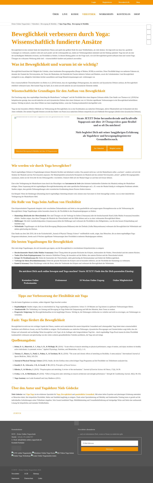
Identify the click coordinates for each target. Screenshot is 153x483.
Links (40, 478)
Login (94, 2)
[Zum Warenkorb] (149, 32)
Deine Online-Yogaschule (21, 24)
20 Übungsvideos (111, 121)
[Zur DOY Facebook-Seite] (149, 37)
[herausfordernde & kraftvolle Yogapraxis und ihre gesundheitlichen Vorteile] (41, 135)
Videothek (35, 24)
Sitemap (36, 474)
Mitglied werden (115, 148)
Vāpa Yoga (30, 394)
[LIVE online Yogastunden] (22, 453)
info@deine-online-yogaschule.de (30, 440)
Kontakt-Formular (18, 443)
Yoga (58, 394)
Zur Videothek (99, 148)
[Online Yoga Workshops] (21, 456)
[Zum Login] (149, 27)
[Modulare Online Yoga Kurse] (43, 453)
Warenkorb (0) (124, 2)
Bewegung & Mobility (49, 24)
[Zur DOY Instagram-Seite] (149, 42)
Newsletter (15, 474)
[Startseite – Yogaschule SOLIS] (18, 13)
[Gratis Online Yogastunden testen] (43, 456)
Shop (138, 2)
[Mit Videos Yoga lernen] (64, 453)
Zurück (17, 413)
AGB (26, 474)
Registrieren (107, 2)
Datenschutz (28, 478)
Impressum (15, 478)
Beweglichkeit (66, 394)
